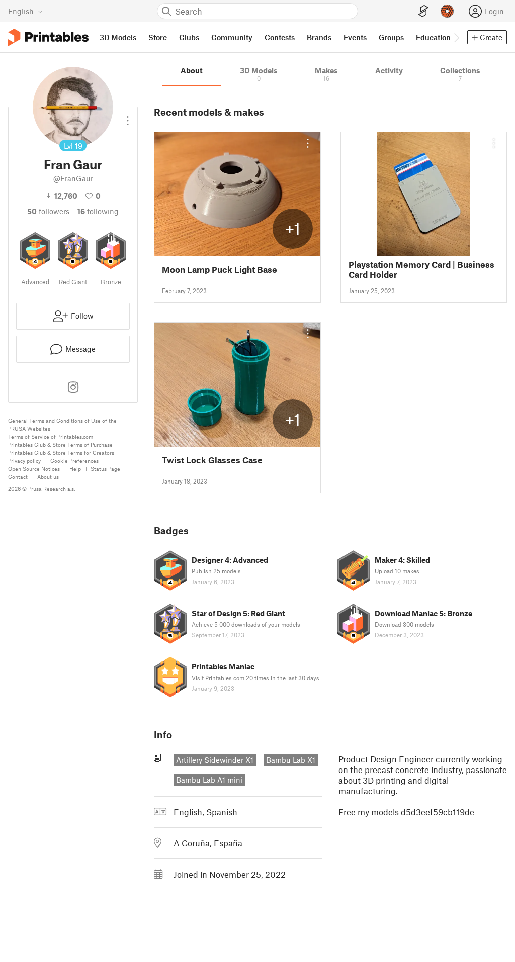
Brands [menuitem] (319, 37)
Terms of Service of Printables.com (50, 436)
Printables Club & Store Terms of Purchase (60, 444)
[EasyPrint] (423, 11)
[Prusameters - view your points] (447, 11)
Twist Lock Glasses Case (212, 460)
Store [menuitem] (157, 37)
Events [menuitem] (355, 37)
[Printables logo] (48, 37)
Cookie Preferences (74, 460)
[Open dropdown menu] (128, 117)
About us (48, 476)
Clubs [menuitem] (189, 37)
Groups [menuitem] (391, 37)
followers (48, 211)
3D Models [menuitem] (118, 37)
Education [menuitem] (433, 37)
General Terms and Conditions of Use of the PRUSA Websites (62, 424)
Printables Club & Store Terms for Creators (61, 452)
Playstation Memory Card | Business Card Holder (421, 269)
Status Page (105, 468)
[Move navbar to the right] (456, 37)
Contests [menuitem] (280, 37)
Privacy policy (24, 460)
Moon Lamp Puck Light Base (219, 269)
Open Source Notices (34, 468)
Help (75, 468)
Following (98, 211)
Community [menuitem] (231, 37)
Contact (18, 476)
